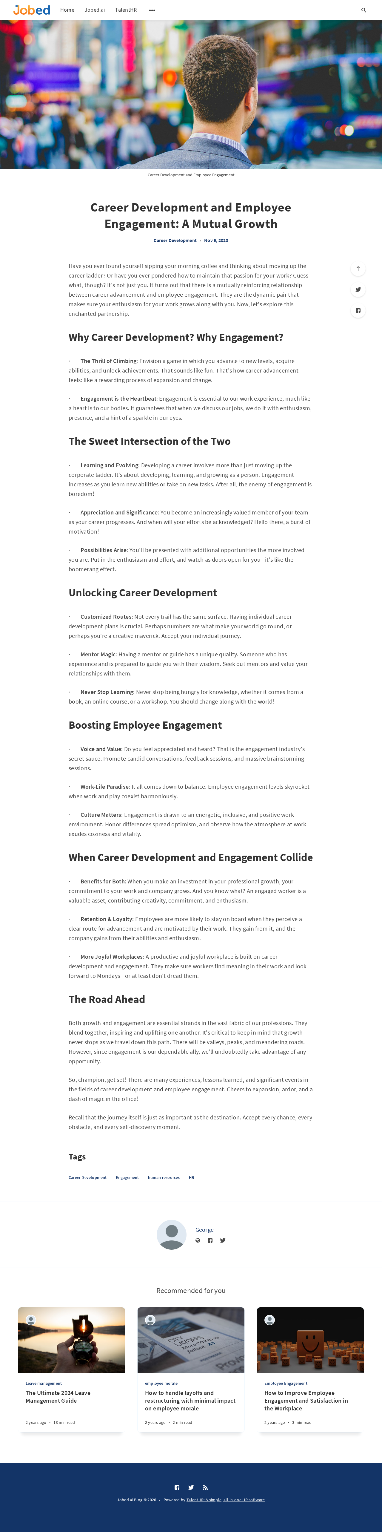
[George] (172, 1235)
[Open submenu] (152, 10)
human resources (164, 1177)
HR (191, 1177)
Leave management (44, 1383)
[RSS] (205, 1487)
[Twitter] (358, 289)
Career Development (175, 240)
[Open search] (364, 10)
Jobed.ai (95, 9)
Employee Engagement (285, 1383)
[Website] (197, 1241)
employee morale (161, 1383)
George (204, 1229)
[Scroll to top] (358, 268)
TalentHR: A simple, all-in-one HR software (226, 1499)
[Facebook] (358, 310)
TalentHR (126, 9)
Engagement (127, 1177)
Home (67, 9)
